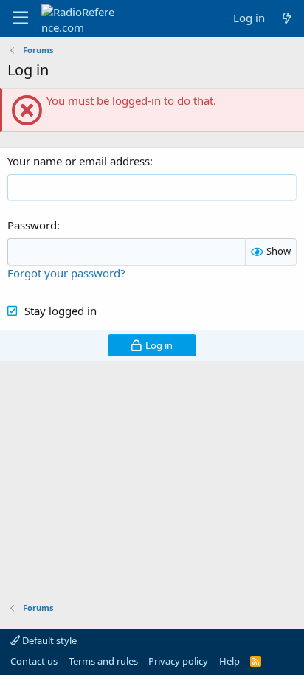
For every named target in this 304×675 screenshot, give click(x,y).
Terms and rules (103, 661)
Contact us (34, 661)
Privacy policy (178, 661)
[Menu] (20, 18)
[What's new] (286, 18)
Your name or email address (78, 160)
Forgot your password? (66, 273)
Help (229, 661)
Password (32, 225)
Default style (48, 640)
